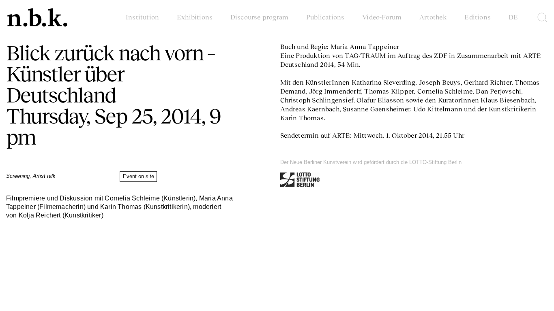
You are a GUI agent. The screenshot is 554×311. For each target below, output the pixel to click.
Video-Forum (382, 17)
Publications (325, 17)
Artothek (433, 17)
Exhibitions (195, 17)
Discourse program (259, 17)
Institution (142, 17)
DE (513, 17)
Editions (477, 17)
